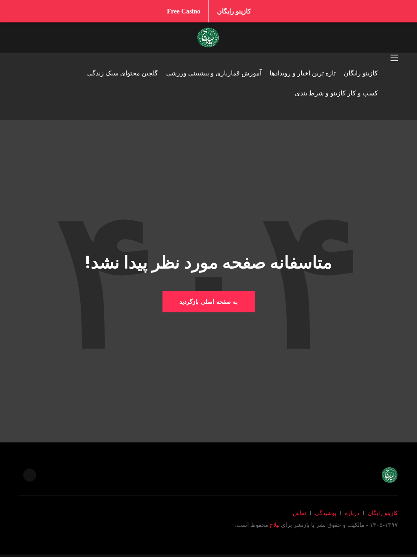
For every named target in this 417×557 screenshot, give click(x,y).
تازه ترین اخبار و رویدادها (303, 73)
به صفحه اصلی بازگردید (209, 301)
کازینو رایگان (234, 11)
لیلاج (275, 525)
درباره (352, 513)
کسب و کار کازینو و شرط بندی (336, 93)
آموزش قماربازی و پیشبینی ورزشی (213, 73)
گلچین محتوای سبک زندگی (122, 73)
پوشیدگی (325, 513)
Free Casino (183, 11)
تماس (299, 513)
